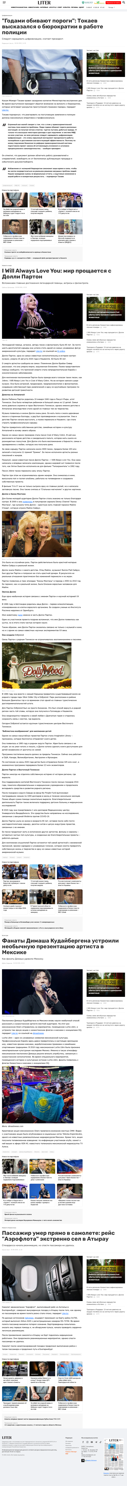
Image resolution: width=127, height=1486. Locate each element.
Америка (26, 857)
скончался (29, 1354)
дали (20, 615)
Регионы (74, 7)
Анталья (37, 1354)
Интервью (44, 7)
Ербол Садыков (7, 963)
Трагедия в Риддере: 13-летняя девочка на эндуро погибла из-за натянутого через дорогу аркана (106, 105)
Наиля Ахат (6, 1250)
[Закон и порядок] (88, 2)
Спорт (59, 7)
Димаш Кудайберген (25, 1152)
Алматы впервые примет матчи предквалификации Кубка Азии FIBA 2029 (32, 1419)
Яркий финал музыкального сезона (18, 1214)
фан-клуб (44, 1152)
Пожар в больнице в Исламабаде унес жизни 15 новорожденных (29, 922)
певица (5, 857)
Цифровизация (7, 185)
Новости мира (33, 7)
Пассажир (46, 1354)
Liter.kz (39, 351)
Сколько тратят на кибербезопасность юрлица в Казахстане (27, 252)
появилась (28, 502)
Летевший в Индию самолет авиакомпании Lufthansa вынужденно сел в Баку (33, 928)
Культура (66, 7)
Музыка (12, 857)
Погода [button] (111, 7)
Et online (61, 351)
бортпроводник (76, 1354)
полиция (24, 185)
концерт (14, 1152)
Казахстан (6, 1152)
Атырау (5, 1354)
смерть (19, 857)
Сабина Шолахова (8, 287)
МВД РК (17, 185)
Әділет (81, 7)
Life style (52, 7)
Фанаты (37, 1152)
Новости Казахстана (19, 7)
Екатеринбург (64, 1354)
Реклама (68, 1443)
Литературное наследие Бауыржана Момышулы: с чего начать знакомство (33, 1220)
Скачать (106, 1473)
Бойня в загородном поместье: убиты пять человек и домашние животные (105, 70)
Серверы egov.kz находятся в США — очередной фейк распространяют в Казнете (35, 258)
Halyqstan (29, 1318)
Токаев (32, 185)
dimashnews (38, 1033)
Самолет (21, 1354)
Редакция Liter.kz (7, 43)
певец (52, 1152)
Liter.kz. (5, 110)
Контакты (68, 1449)
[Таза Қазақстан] (100, 2)
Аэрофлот (55, 1354)
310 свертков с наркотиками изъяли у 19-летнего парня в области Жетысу (32, 1425)
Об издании (69, 1441)
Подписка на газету (113, 2)
